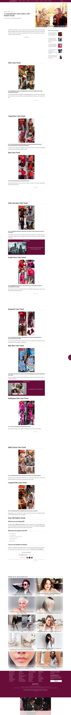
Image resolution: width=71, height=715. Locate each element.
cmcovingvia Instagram (36, 475)
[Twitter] (64, 26)
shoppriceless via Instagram (26, 231)
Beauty (24, 0)
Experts (46, 0)
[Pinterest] (66, 26)
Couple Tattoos (31, 675)
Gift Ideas (20, 674)
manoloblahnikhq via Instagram (13, 286)
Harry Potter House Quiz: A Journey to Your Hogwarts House (35, 248)
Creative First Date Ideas (22, 681)
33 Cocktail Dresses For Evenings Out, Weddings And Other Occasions (52, 45)
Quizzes (20, 0)
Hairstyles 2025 (11, 673)
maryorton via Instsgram (15, 144)
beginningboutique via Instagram (26, 510)
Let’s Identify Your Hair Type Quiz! (35, 389)
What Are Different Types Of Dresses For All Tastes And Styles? (52, 56)
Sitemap (39, 675)
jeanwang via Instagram (24, 180)
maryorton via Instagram (15, 180)
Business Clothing (11, 680)
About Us (39, 673)
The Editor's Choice (26, 240)
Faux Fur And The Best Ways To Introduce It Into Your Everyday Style (52, 34)
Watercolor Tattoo (31, 674)
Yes (22, 554)
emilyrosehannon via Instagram (26, 144)
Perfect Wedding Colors (22, 680)
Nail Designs (11, 675)
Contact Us (39, 674)
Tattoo (32, 0)
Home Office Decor (21, 673)
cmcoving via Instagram (23, 373)
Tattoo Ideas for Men (31, 676)
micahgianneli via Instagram (13, 92)
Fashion (28, 0)
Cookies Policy (40, 681)
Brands (50, 0)
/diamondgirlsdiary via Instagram (27, 337)
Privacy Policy (40, 676)
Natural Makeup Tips (12, 674)
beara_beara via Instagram (13, 145)
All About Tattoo (31, 673)
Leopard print (10, 513)
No (30, 554)
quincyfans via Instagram (36, 144)
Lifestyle (41, 0)
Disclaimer (39, 680)
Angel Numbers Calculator (22, 675)
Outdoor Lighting (21, 676)
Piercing (37, 0)
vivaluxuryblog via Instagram (23, 145)
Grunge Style (11, 681)
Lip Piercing (30, 680)
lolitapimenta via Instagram (16, 90)
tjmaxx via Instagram (36, 231)
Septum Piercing (31, 681)
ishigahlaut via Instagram (37, 90)
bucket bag (27, 94)
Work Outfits (11, 676)
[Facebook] (61, 26)
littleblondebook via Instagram (27, 90)
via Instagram (34, 510)
